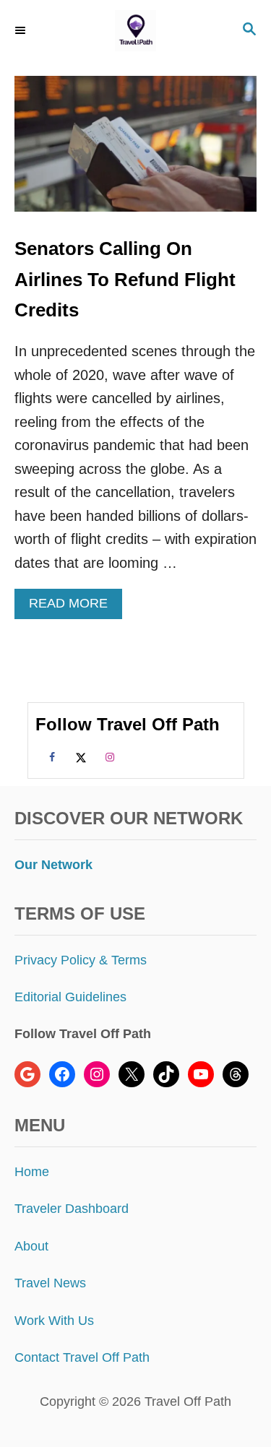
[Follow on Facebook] (49, 756)
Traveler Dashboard (71, 1208)
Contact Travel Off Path (82, 1357)
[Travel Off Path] (135, 30)
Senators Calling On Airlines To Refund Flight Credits (125, 279)
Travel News (50, 1283)
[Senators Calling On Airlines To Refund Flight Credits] (135, 151)
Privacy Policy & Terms (80, 960)
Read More (73, 607)
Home (31, 1172)
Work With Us (54, 1320)
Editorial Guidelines (70, 997)
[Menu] (21, 30)
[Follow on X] (78, 756)
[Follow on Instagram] (107, 756)
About (31, 1246)
